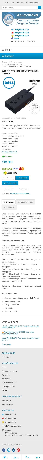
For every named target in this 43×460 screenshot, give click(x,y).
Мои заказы (6, 400)
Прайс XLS (6, 357)
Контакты (6, 379)
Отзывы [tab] (10, 207)
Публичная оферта (9, 382)
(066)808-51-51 (21, 32)
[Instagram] (13, 450)
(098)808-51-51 (21, 29)
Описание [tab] (10, 202)
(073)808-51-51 (21, 35)
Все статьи (6, 344)
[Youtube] (18, 450)
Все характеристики (9, 152)
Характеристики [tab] (26, 202)
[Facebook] (4, 450)
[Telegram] (9, 450)
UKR (12, 2)
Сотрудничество (8, 386)
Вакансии (5, 390)
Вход (21, 2)
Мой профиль (7, 404)
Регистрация (33, 2)
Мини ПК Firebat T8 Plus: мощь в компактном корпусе (20, 339)
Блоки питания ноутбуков (19, 193)
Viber (16, 38)
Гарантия (5, 375)
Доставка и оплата (9, 371)
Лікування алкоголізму (31, 444)
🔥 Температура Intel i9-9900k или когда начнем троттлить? (18, 333)
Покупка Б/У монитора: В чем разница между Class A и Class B (20, 327)
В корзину (23, 178)
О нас (4, 367)
